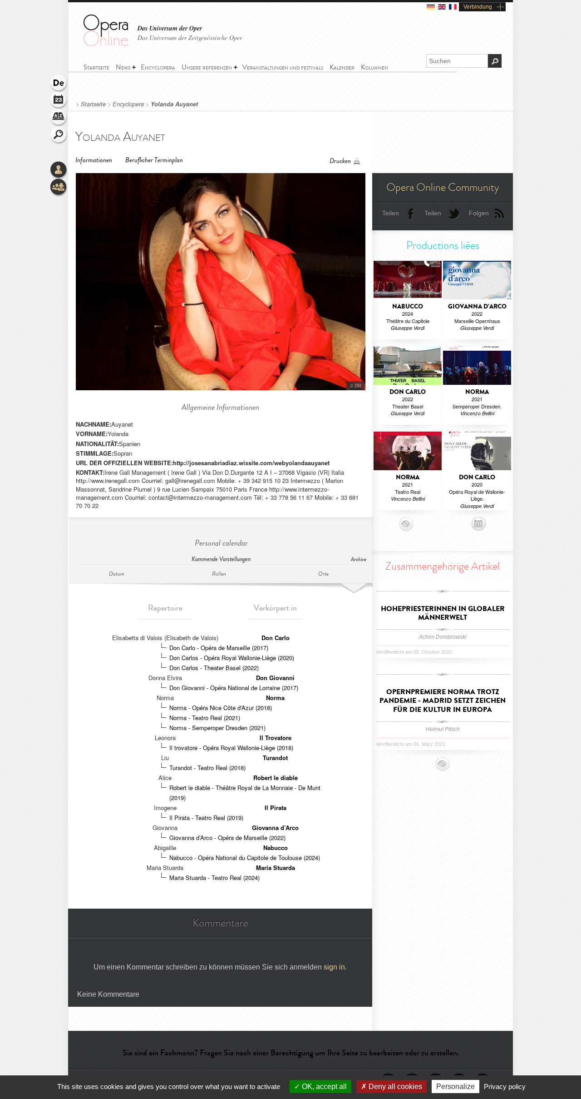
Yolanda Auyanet (174, 104)
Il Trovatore (275, 737)
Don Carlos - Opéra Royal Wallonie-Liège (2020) (231, 657)
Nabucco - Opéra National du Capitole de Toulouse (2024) (244, 857)
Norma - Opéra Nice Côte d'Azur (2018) (220, 707)
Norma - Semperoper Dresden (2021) (217, 727)
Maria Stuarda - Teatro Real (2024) (214, 877)
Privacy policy (505, 1086)
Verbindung (477, 7)
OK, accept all (323, 1086)
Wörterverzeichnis (59, 118)
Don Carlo (275, 637)
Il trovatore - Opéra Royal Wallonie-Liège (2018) (231, 747)
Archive (358, 559)
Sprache (59, 84)
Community (59, 188)
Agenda (59, 101)
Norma (275, 697)
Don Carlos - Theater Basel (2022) (214, 667)
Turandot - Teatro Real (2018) (207, 767)
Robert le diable (275, 777)
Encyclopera (128, 104)
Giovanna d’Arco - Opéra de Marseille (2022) (227, 837)
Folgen (479, 213)
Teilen (390, 213)
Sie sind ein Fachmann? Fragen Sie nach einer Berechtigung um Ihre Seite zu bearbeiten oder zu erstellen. (291, 1053)
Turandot (275, 757)
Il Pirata (275, 807)
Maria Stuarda (275, 867)
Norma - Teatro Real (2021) (204, 717)
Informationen (93, 160)
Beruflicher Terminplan (154, 160)
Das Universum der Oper (170, 28)
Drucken (340, 161)
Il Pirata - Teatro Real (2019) (206, 817)
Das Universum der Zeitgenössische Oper (190, 37)
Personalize (455, 1086)
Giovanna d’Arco (275, 827)
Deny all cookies (394, 1086)
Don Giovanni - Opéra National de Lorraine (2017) (233, 687)
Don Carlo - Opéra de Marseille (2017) (218, 647)
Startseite (93, 104)
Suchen (59, 135)
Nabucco (275, 847)
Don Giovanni (275, 677)
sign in (334, 967)
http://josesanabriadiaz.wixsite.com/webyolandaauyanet (251, 462)
